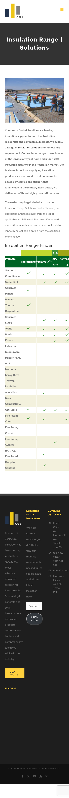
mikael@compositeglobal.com (58, 570)
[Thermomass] (29, 273)
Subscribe (34, 618)
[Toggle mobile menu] (62, 9)
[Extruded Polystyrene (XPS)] (44, 273)
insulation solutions (30, 147)
